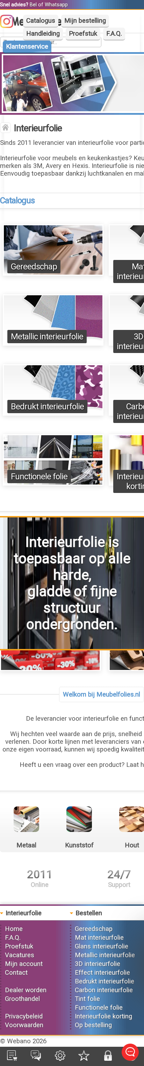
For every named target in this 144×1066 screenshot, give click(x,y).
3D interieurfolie (97, 964)
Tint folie (87, 999)
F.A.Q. (114, 33)
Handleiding (43, 33)
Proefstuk (83, 33)
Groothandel (22, 999)
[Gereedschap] (53, 273)
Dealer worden (25, 990)
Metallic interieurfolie (47, 336)
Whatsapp (56, 4)
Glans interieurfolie (101, 946)
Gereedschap (34, 266)
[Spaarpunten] (83, 1059)
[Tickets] (36, 1059)
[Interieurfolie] (5, 128)
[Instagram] (10, 26)
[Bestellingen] (12, 1059)
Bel (33, 4)
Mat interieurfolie (99, 937)
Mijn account (24, 964)
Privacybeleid (24, 1016)
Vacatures (19, 955)
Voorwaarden (24, 1025)
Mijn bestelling (85, 20)
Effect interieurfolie (102, 972)
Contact (16, 972)
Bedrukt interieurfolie (47, 406)
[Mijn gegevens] (60, 1059)
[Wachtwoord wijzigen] (108, 1059)
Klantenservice (27, 46)
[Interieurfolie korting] (50, 669)
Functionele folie (39, 476)
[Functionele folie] (53, 483)
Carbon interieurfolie (104, 990)
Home (14, 929)
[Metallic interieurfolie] (53, 343)
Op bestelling (93, 1025)
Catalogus (40, 20)
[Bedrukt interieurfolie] (53, 413)
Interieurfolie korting (103, 1016)
